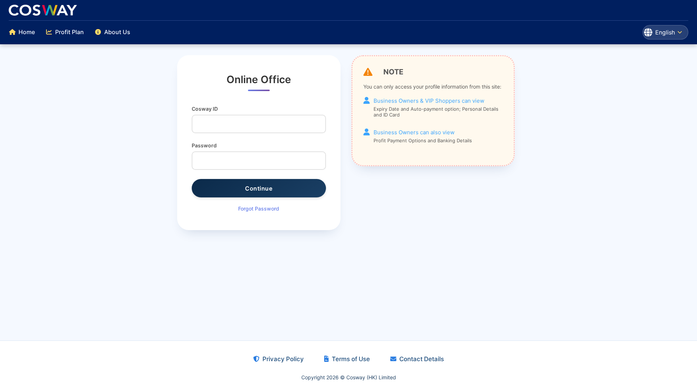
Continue (258, 188)
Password (204, 145)
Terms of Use (351, 359)
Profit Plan (69, 32)
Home (27, 32)
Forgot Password (258, 208)
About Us (117, 32)
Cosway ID (205, 109)
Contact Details (421, 359)
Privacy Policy (283, 359)
